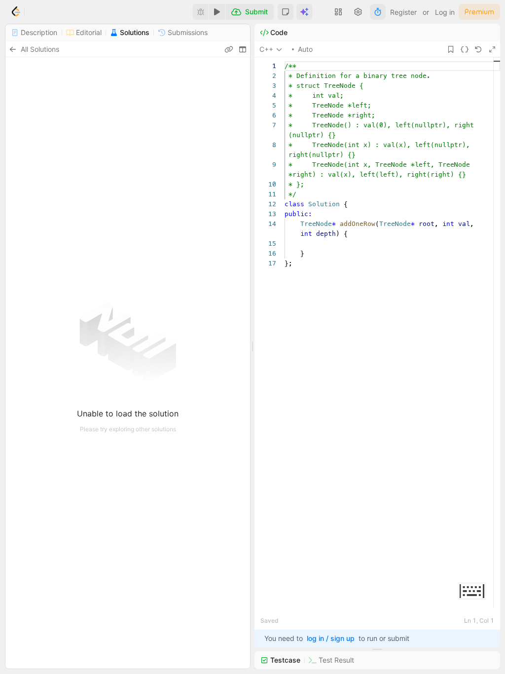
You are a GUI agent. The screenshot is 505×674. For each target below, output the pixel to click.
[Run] (217, 12)
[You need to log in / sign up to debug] (201, 12)
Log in (445, 12)
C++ (266, 49)
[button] (285, 12)
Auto (305, 49)
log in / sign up (331, 638)
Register (403, 12)
